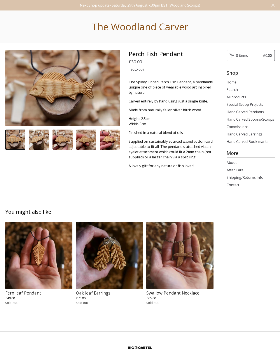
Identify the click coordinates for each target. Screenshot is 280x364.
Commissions (237, 126)
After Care (235, 170)
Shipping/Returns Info (245, 177)
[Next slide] (113, 88)
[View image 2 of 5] (39, 140)
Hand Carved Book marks (247, 141)
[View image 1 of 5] (15, 140)
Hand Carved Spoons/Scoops (250, 119)
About (232, 162)
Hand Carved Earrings (244, 134)
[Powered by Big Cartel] (140, 348)
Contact (233, 184)
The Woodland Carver (140, 27)
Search (232, 89)
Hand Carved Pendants (245, 111)
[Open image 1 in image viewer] (62, 88)
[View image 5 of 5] (110, 140)
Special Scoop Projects (245, 104)
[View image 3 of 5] (62, 140)
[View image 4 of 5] (86, 140)
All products (236, 97)
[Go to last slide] (11, 88)
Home (231, 82)
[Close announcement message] (273, 5)
